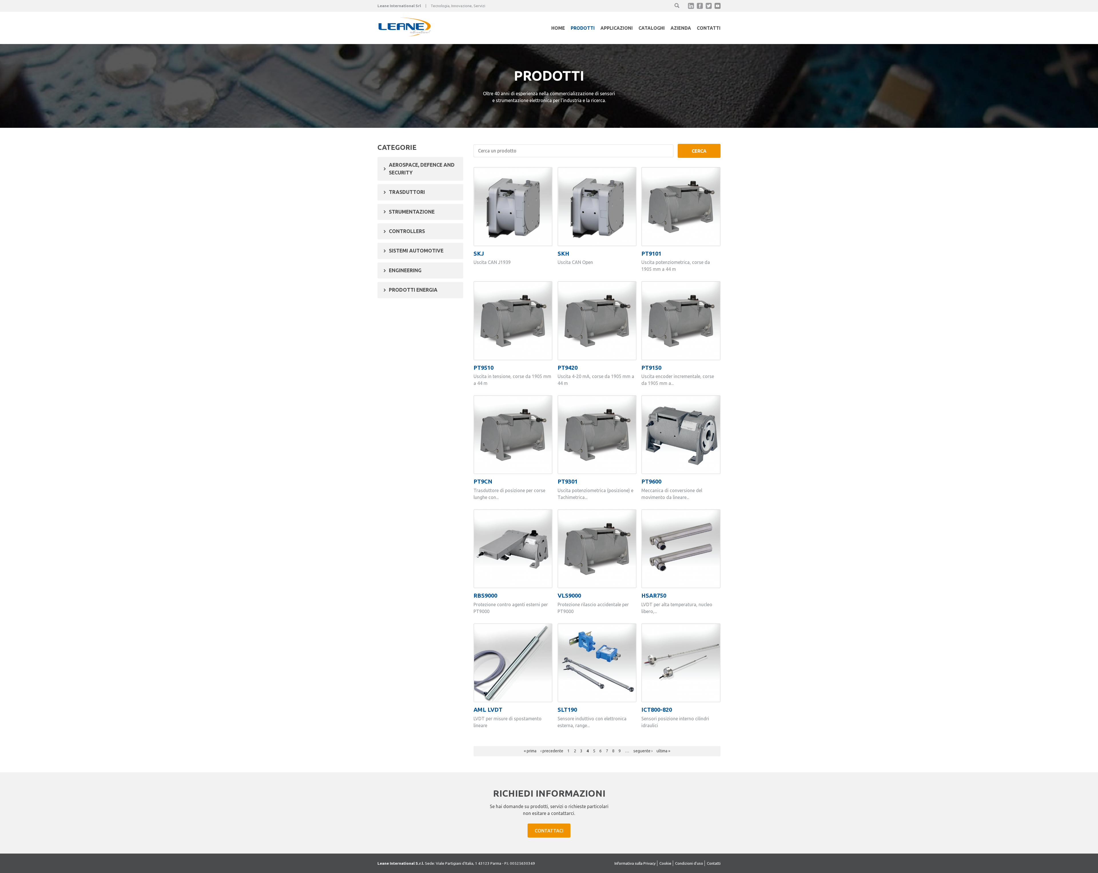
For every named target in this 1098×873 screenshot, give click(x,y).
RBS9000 (485, 595)
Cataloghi (651, 28)
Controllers (407, 231)
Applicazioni (616, 28)
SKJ (479, 253)
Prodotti (583, 28)
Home (558, 28)
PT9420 (568, 367)
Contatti (709, 28)
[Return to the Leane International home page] (404, 34)
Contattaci (549, 830)
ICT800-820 (656, 709)
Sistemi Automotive (416, 250)
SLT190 (567, 709)
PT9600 (651, 481)
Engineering (405, 270)
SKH (563, 253)
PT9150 (651, 367)
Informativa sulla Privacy (635, 863)
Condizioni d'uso (689, 863)
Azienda (681, 28)
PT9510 (484, 367)
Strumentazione (412, 211)
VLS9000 (569, 595)
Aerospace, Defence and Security (422, 168)
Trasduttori (407, 192)
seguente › (643, 751)
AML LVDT (488, 709)
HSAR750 (653, 595)
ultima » (663, 751)
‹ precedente (551, 751)
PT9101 (651, 253)
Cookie (665, 863)
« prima (530, 751)
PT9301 (568, 481)
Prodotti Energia (413, 290)
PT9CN (483, 481)
